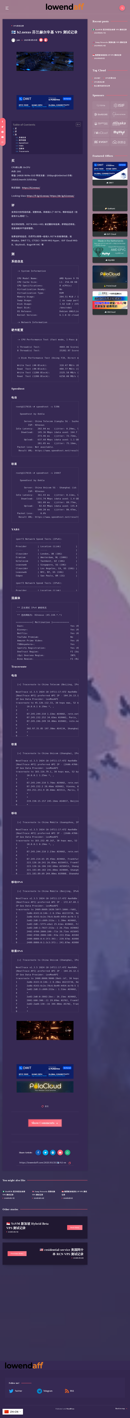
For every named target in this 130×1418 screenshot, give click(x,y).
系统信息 (22, 137)
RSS (72, 1390)
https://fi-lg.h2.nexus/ (38, 195)
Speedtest (23, 143)
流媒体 (21, 148)
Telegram (48, 1390)
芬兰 (47, 1106)
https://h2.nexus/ (31, 187)
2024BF (97, 78)
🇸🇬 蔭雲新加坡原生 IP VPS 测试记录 (107, 55)
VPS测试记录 (18, 26)
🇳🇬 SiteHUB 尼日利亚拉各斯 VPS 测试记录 (110, 30)
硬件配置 (22, 140)
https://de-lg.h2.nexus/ (62, 195)
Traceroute (24, 151)
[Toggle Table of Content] (77, 124)
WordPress (70, 1409)
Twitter (18, 1390)
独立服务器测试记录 (102, 86)
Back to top (120, 1408)
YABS (21, 145)
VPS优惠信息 (110, 78)
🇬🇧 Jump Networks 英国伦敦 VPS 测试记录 (110, 42)
